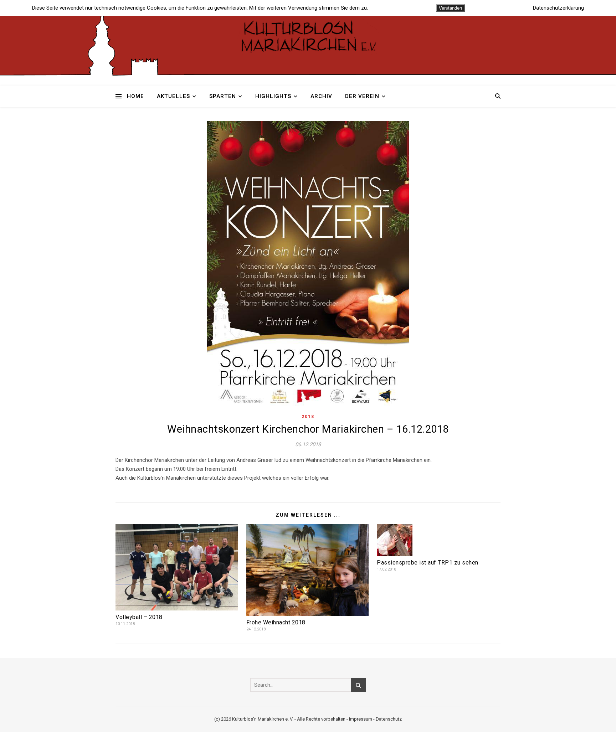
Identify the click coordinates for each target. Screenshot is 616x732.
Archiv (321, 96)
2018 (308, 416)
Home (135, 96)
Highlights (273, 96)
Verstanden (450, 8)
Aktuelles (173, 96)
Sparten (222, 96)
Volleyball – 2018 (139, 617)
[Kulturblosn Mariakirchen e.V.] (308, 35)
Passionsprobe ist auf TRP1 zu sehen (427, 562)
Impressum (360, 719)
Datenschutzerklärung (558, 8)
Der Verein (362, 96)
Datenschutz (389, 719)
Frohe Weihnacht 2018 (276, 622)
